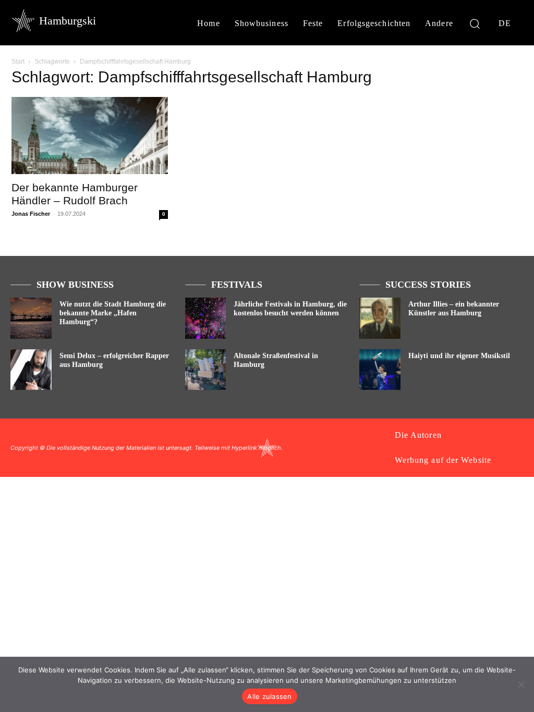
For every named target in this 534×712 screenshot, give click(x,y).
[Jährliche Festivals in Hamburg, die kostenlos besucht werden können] (205, 318)
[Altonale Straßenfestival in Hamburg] (205, 369)
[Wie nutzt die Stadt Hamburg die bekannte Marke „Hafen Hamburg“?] (31, 318)
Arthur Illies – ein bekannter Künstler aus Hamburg (453, 308)
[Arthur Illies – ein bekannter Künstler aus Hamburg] (379, 318)
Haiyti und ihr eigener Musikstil (459, 356)
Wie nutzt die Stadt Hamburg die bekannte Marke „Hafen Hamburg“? (112, 313)
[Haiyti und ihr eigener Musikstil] (379, 369)
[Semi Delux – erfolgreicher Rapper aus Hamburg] (31, 369)
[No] (521, 684)
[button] (474, 23)
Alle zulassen (269, 696)
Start (18, 61)
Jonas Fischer (30, 214)
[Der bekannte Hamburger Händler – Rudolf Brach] (89, 135)
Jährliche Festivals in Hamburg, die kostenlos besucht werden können (290, 308)
